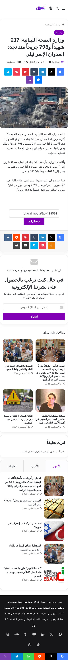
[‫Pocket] (16, 72)
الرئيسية (57, 24)
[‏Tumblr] (34, 72)
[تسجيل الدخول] (51, 9)
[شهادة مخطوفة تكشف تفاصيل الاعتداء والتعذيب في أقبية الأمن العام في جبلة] (50, 400)
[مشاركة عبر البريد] (25, 245)
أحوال (56, 62)
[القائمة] (63, 9)
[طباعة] (16, 245)
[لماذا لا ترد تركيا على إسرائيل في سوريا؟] (54, 531)
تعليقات (11, 466)
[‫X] (51, 72)
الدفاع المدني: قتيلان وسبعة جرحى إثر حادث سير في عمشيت (18, 419)
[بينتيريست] (25, 72)
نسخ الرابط (34, 221)
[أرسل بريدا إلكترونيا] (50, 62)
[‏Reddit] (16, 237)
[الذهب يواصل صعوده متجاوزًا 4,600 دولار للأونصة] (54, 509)
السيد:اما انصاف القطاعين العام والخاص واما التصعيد (19, 367)
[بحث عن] (57, 9)
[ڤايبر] (29, 80)
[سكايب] (8, 72)
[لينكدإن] (42, 72)
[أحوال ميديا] (40, 8)
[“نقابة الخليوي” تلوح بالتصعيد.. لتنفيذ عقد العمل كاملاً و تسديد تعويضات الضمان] (54, 576)
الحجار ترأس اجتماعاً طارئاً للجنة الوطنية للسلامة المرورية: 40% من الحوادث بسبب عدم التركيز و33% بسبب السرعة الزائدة (50, 372)
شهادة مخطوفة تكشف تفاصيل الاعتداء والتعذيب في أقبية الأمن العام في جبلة (50, 419)
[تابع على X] (52, 62)
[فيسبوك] (60, 72)
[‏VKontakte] (8, 237)
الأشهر (57, 466)
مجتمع (48, 24)
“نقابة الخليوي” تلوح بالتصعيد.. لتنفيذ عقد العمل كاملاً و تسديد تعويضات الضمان (23, 572)
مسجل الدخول (42, 451)
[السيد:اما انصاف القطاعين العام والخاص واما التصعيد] (18, 350)
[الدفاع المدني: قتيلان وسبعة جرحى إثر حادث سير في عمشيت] (18, 400)
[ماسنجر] (38, 80)
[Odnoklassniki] (51, 245)
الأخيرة (35, 466)
